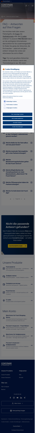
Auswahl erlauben (17, 122)
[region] (17, 99)
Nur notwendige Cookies (17, 114)
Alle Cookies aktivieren (17, 118)
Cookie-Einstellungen (17, 126)
